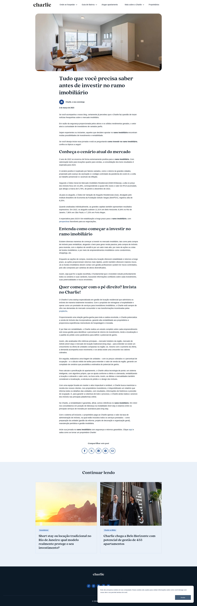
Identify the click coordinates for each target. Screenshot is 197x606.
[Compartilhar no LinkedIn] (98, 451)
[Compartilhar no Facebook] (84, 451)
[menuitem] (67, 4)
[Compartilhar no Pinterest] (105, 451)
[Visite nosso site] (88, 586)
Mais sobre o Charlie (133, 5)
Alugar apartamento (110, 5)
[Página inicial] (42, 5)
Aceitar (183, 597)
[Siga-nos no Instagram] (93, 586)
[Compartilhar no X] (91, 451)
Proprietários (154, 5)
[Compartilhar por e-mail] (112, 451)
